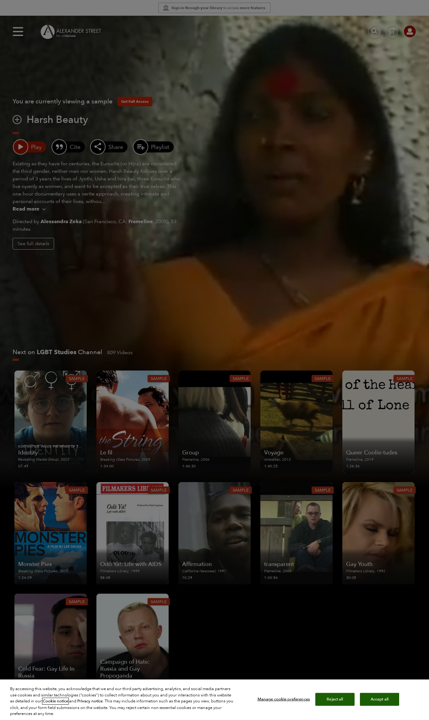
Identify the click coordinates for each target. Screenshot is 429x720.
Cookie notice (55, 701)
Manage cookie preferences (284, 699)
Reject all (335, 699)
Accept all (379, 699)
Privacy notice (90, 701)
